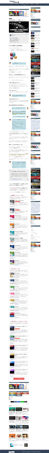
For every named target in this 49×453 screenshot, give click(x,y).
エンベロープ (35, 204)
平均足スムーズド (34, 126)
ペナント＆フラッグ (37, 126)
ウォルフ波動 (38, 120)
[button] (25, 401)
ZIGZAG (34, 129)
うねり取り (36, 120)
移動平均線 (34, 120)
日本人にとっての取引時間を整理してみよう (15, 39)
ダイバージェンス (32, 123)
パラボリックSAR (32, 125)
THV (31, 129)
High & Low (36, 128)
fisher (32, 128)
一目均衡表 (32, 120)
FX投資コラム (11, 18)
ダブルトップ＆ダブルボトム (36, 207)
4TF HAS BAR (36, 129)
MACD (37, 128)
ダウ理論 (35, 123)
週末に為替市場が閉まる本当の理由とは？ (15, 40)
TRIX (32, 129)
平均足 (31, 126)
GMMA (34, 128)
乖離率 (37, 204)
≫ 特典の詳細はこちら (12, 206)
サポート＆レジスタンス (34, 122)
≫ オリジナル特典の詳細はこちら (19, 378)
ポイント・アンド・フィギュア (36, 210)
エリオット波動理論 (32, 204)
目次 (12, 35)
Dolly (31, 128)
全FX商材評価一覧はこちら (26, 16)
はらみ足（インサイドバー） (36, 125)
